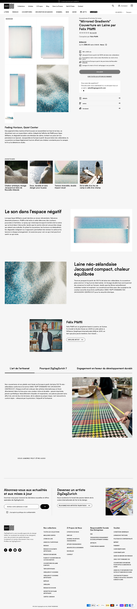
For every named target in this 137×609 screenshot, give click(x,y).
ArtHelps (93, 543)
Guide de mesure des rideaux (123, 556)
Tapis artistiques (49, 568)
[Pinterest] (19, 551)
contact (80, 6)
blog (47, 6)
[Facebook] (5, 551)
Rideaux (46, 545)
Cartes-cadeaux (49, 596)
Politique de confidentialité (123, 539)
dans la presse (58, 6)
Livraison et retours (121, 535)
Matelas (46, 581)
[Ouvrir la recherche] (113, 6)
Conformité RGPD (119, 549)
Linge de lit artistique (51, 542)
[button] (132, 5)
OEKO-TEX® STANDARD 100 (122, 559)
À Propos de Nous (73, 532)
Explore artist (74, 339)
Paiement (117, 545)
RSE (91, 534)
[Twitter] (10, 551)
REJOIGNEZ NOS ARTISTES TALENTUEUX (72, 505)
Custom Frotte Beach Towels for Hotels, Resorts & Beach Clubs (123, 577)
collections (21, 6)
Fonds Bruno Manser (97, 546)
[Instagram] (15, 551)
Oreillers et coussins (51, 572)
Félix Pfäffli (94, 37)
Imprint (116, 542)
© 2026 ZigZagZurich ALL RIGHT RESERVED (45, 606)
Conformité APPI (119, 552)
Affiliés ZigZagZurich (74, 544)
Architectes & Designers (75, 547)
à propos (40, 6)
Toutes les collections (51, 532)
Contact (70, 554)
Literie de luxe (48, 539)
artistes (30, 6)
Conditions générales (121, 532)
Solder (100, 72)
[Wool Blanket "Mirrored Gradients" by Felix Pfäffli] (21, 41)
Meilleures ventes (49, 535)
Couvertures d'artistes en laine (90, 18)
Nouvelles (70, 551)
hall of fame (70, 6)
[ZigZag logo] (9, 6)
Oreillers (47, 584)
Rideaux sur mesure (50, 554)
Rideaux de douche (50, 588)
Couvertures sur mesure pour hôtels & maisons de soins (122, 564)
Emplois (69, 535)
